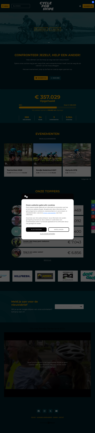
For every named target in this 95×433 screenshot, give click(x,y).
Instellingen (58, 229)
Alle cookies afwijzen (47, 233)
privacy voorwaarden (49, 213)
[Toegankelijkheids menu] (93, 2)
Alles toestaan (36, 229)
